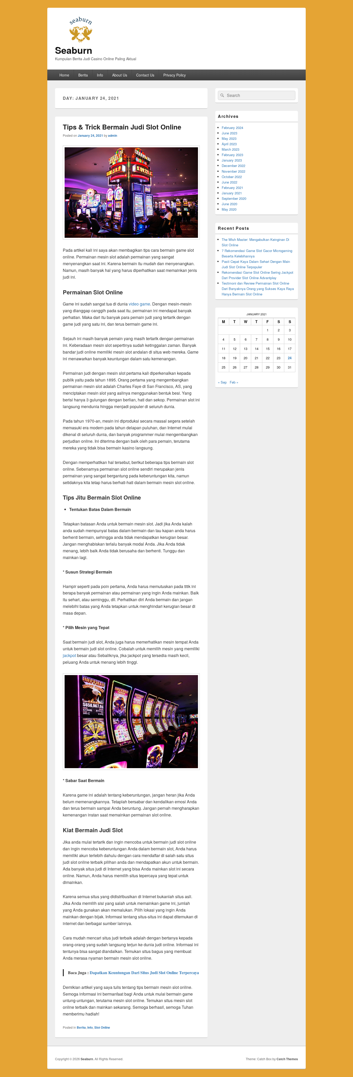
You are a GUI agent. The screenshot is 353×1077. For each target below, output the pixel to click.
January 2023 (232, 160)
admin (112, 135)
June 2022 (229, 182)
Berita (83, 75)
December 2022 (233, 165)
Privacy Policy (174, 75)
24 (289, 357)
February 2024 (232, 127)
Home (64, 75)
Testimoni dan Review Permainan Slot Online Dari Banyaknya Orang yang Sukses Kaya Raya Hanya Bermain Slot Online (258, 288)
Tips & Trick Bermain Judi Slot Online (122, 127)
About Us (119, 75)
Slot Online (102, 1027)
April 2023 (229, 143)
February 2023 (232, 154)
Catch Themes (287, 1059)
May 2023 (229, 138)
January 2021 (232, 192)
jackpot (69, 655)
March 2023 (230, 149)
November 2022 (233, 171)
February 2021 (232, 187)
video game (139, 304)
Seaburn (73, 50)
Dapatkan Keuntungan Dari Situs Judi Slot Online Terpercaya (144, 972)
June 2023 (229, 133)
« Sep (222, 382)
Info (100, 75)
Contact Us (145, 75)
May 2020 (229, 209)
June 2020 (229, 203)
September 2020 (234, 198)
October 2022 (232, 176)
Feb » (234, 382)
